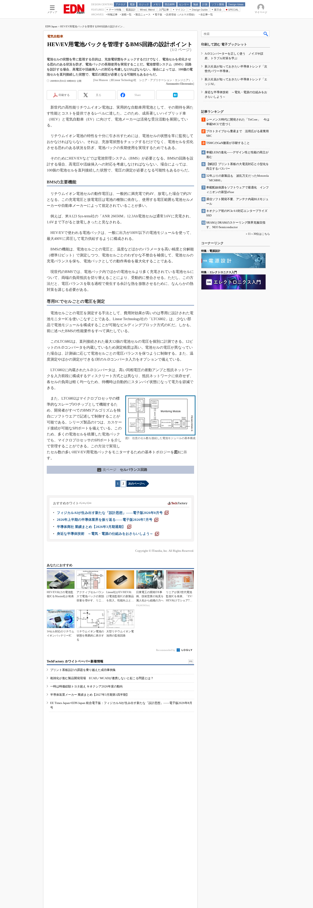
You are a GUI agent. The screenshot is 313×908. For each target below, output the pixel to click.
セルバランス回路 (122, 469)
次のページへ (136, 483)
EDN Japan (51, 26)
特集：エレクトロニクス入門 (219, 272)
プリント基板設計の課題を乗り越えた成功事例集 (83, 670)
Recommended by (166, 650)
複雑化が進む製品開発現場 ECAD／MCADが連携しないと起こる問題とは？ (102, 678)
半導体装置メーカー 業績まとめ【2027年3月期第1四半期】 (89, 694)
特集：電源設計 (210, 250)
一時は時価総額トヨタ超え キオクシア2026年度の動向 (86, 686)
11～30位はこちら (259, 233)
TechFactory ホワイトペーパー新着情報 (75, 661)
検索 (266, 34)
